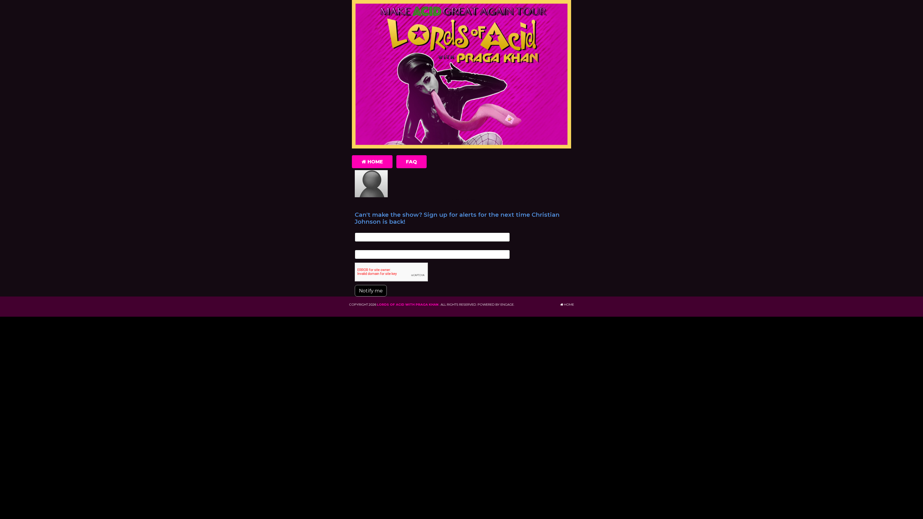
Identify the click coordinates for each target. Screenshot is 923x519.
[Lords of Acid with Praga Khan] (461, 74)
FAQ (411, 162)
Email (359, 230)
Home (374, 162)
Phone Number (367, 247)
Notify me (371, 291)
